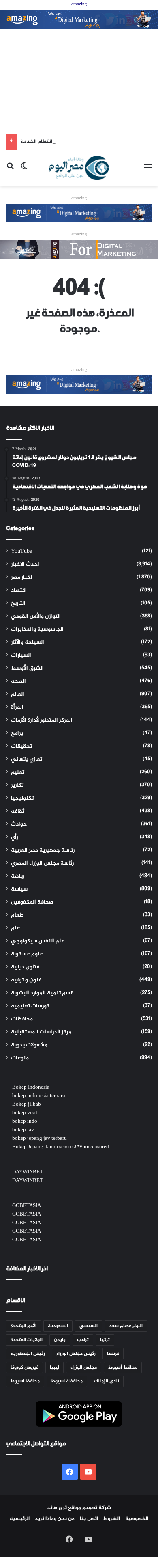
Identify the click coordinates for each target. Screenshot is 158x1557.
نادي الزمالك (106, 1381)
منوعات (20, 1058)
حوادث (19, 824)
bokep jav (23, 1130)
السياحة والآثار (27, 642)
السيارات (21, 655)
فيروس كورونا (24, 1367)
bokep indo (24, 1121)
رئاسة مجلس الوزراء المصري (42, 863)
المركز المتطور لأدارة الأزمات (42, 720)
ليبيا (54, 1367)
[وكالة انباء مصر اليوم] (79, 168)
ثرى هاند (57, 1507)
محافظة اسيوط (67, 1381)
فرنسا (113, 1354)
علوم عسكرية (27, 954)
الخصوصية (136, 1518)
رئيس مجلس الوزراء (76, 1354)
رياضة (17, 876)
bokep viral (24, 1112)
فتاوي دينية (25, 967)
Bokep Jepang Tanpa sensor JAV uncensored (60, 1147)
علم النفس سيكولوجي (37, 941)
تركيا (105, 1340)
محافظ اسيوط (25, 1381)
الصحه (18, 681)
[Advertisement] (79, 81)
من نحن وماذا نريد (55, 1518)
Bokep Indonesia (30, 1087)
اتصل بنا (89, 1518)
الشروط (111, 1518)
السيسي (88, 1326)
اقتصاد (19, 590)
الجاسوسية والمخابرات (37, 629)
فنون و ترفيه (26, 980)
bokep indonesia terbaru (38, 1095)
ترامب (83, 1340)
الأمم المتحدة (23, 1326)
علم (15, 928)
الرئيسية (20, 1518)
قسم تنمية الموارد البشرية (42, 993)
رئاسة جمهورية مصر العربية (43, 850)
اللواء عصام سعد (126, 1326)
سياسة (19, 889)
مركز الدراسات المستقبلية (41, 1032)
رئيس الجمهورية (28, 1354)
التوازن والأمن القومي (36, 616)
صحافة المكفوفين (32, 902)
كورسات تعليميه (30, 1006)
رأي (14, 837)
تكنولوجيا (22, 798)
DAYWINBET (27, 1172)
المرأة (17, 707)
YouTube (21, 551)
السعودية (58, 1326)
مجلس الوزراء (83, 1367)
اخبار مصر (21, 577)
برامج (17, 733)
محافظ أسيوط (122, 1367)
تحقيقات (21, 746)
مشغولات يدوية (29, 1045)
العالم (17, 694)
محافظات (22, 1019)
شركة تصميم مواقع (89, 1507)
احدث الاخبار (25, 564)
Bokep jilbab (26, 1104)
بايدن (60, 1340)
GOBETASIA (26, 1205)
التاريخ (18, 603)
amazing (79, 4)
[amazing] (79, 21)
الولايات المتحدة (27, 1340)
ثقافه (17, 811)
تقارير (17, 785)
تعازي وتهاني (26, 759)
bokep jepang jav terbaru (39, 1138)
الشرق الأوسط (27, 668)
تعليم (17, 772)
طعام (17, 915)
